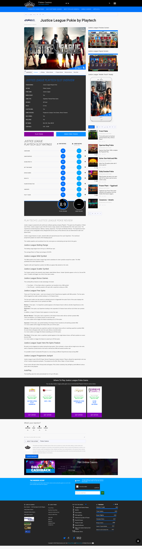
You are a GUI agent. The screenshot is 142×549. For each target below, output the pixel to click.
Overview (36, 72)
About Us (50, 521)
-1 (68, 538)
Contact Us (50, 525)
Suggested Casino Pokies (36, 9)
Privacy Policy (71, 543)
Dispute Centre (51, 523)
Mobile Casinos (86, 9)
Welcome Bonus (68, 72)
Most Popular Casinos (71, 9)
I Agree (78, 480)
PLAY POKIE (39, 134)
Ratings (43, 72)
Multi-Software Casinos (54, 9)
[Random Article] (40, 14)
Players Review (59, 72)
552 (79, 538)
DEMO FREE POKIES (71, 134)
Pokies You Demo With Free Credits (33, 437)
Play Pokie (76, 72)
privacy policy (84, 481)
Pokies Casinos (27, 24)
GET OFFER (32, 415)
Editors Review (49, 72)
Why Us (50, 519)
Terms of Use (79, 543)
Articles (96, 9)
